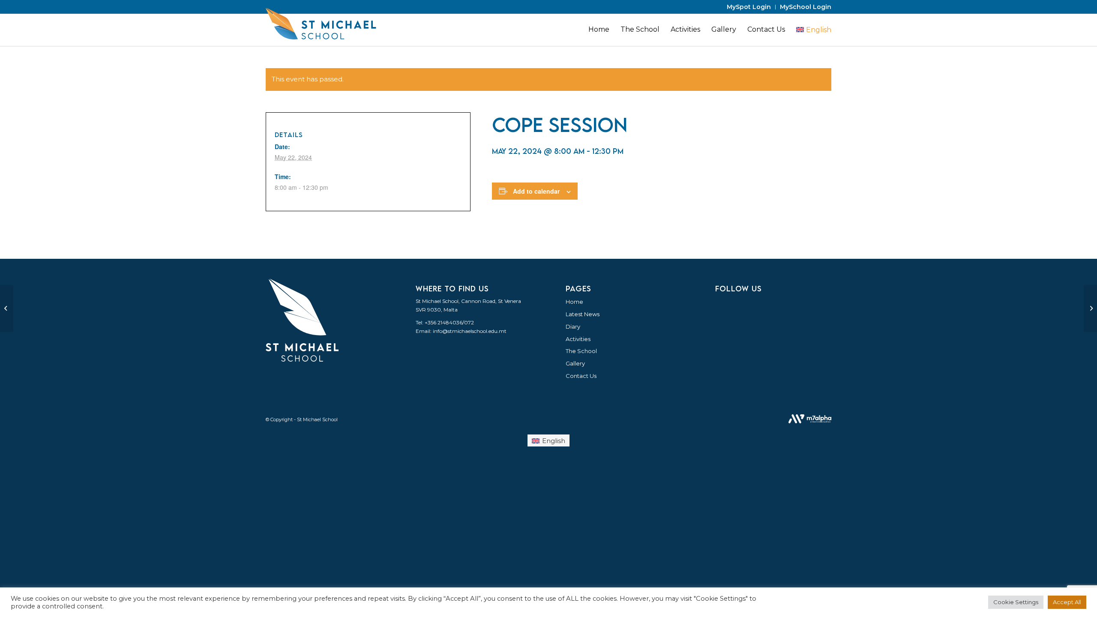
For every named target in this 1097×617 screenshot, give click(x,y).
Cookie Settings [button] (1015, 602)
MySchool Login (805, 7)
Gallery (575, 363)
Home (574, 301)
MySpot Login (749, 7)
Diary (573, 326)
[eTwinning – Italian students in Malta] (6, 308)
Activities (578, 338)
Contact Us (581, 375)
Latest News (582, 314)
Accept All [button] (1067, 602)
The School (581, 350)
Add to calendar (536, 191)
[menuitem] (749, 7)
